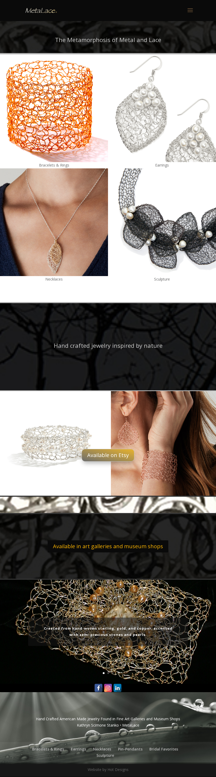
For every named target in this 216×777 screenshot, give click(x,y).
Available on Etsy (108, 455)
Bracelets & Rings (48, 749)
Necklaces (102, 749)
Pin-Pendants (130, 749)
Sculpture (105, 755)
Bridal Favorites (163, 749)
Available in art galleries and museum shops (108, 546)
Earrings (78, 749)
